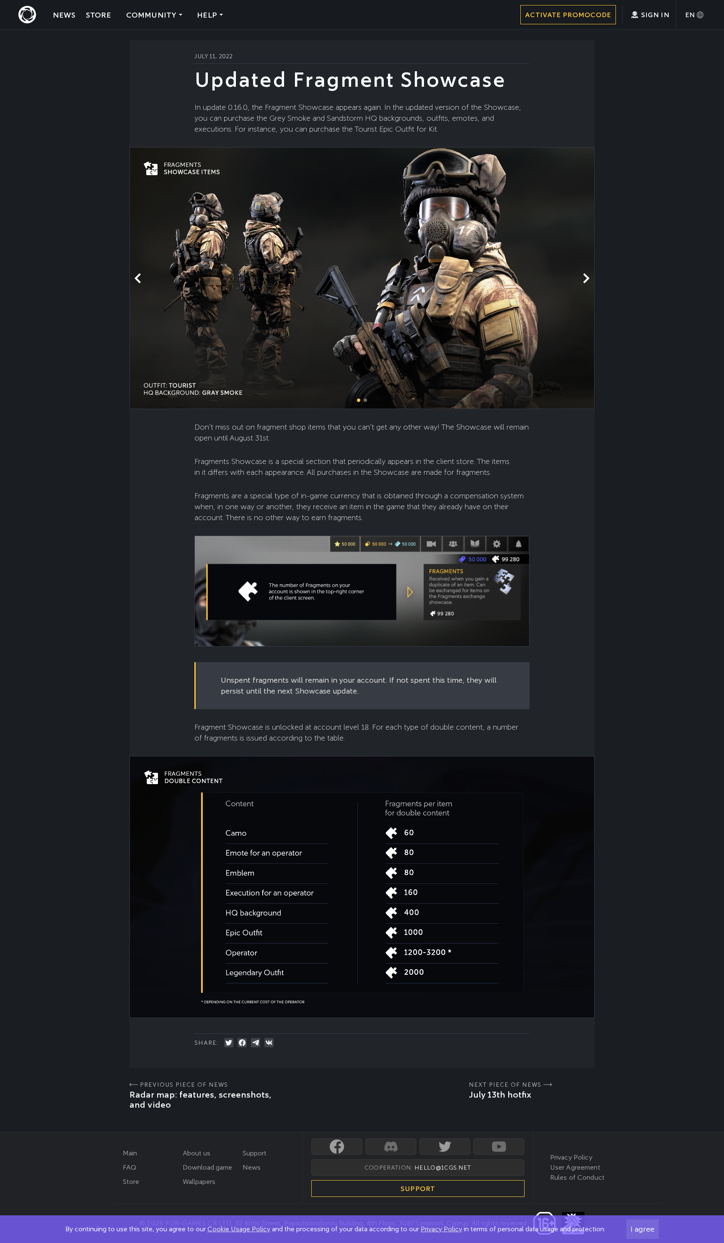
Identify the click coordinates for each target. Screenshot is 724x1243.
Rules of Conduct (577, 1177)
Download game (207, 1167)
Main (130, 1153)
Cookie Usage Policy (238, 1229)
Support (254, 1153)
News (252, 1167)
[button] (586, 278)
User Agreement (575, 1167)
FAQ (129, 1167)
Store (131, 1182)
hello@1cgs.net (442, 1167)
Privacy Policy (441, 1229)
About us (196, 1153)
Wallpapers (199, 1182)
